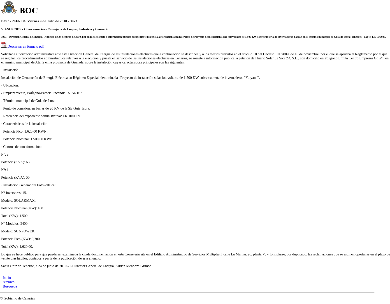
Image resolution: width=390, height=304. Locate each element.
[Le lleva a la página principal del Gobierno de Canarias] (9, 8)
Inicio (7, 278)
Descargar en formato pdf (25, 46)
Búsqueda (10, 286)
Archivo (8, 282)
